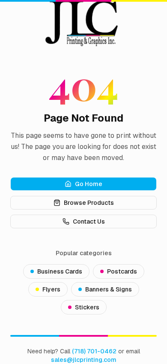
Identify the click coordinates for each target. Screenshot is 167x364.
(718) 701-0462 (94, 351)
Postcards (122, 271)
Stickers (87, 307)
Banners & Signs (108, 289)
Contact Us (89, 221)
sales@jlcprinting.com (83, 360)
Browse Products (89, 203)
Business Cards (59, 271)
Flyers (51, 289)
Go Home (88, 184)
